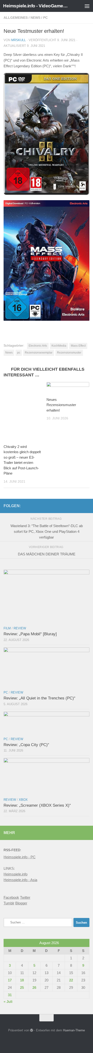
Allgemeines (16, 17)
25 (22, 987)
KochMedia (59, 345)
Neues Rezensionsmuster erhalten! (61, 405)
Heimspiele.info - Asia (20, 880)
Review (20, 628)
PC (45, 17)
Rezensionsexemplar (38, 352)
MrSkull (18, 40)
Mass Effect (78, 345)
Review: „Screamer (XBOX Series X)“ (37, 805)
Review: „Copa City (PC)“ (26, 744)
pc (18, 352)
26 (34, 987)
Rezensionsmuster (69, 352)
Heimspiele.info (15, 874)
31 (10, 995)
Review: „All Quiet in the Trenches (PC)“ (39, 698)
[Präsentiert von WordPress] (31, 1030)
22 (71, 980)
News (35, 17)
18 (22, 980)
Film (7, 628)
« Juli (8, 1002)
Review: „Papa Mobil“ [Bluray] (30, 634)
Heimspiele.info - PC (20, 857)
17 (10, 980)
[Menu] (87, 6)
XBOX (23, 799)
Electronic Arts (38, 345)
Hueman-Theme (74, 1030)
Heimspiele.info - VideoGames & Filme (36, 5)
